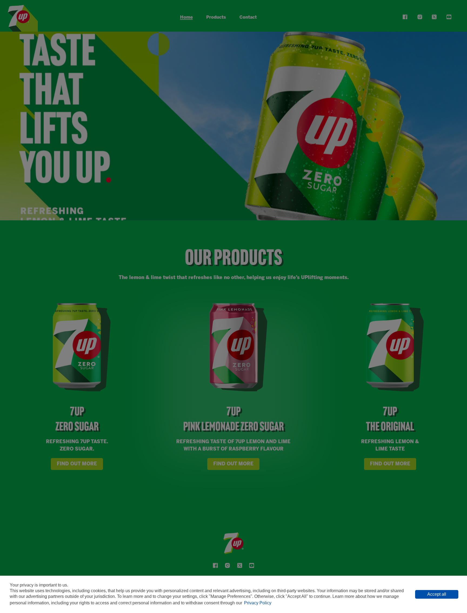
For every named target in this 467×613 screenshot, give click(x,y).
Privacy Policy (257, 603)
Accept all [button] (436, 594)
